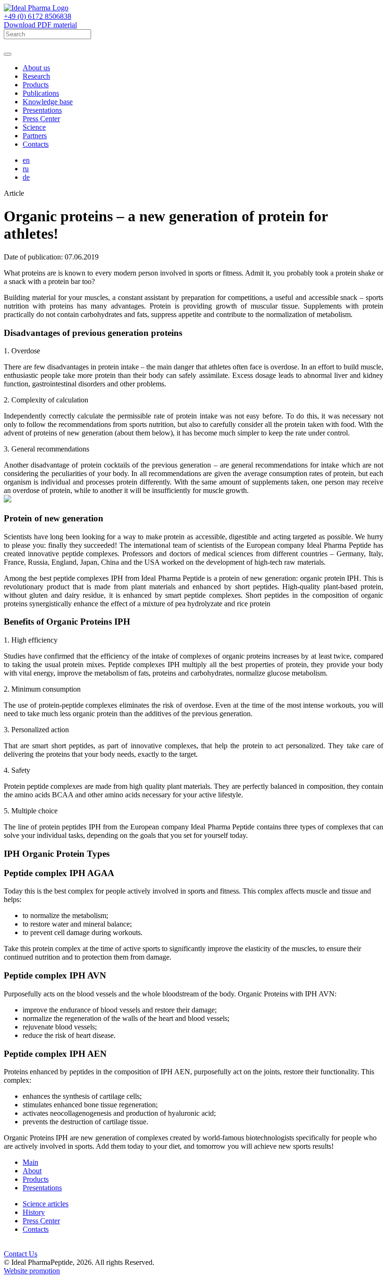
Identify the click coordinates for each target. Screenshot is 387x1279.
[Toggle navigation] (7, 54)
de (26, 177)
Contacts (36, 144)
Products (36, 85)
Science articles (45, 1204)
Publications (41, 93)
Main (30, 1162)
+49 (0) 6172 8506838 (37, 16)
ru (26, 169)
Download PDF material (40, 25)
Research (36, 76)
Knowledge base (48, 102)
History (34, 1212)
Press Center (41, 119)
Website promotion (32, 1271)
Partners (35, 136)
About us (36, 68)
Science (34, 127)
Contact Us (20, 1254)
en (26, 160)
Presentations (42, 110)
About (32, 1171)
